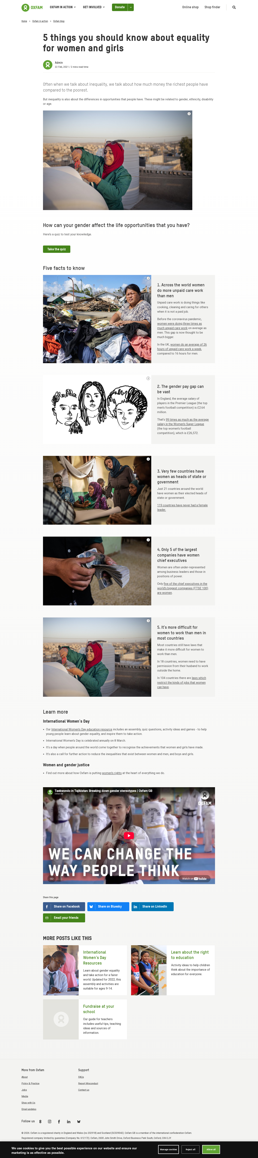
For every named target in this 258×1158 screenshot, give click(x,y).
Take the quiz (56, 249)
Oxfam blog (58, 21)
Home (24, 21)
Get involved (92, 7)
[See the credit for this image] (189, 113)
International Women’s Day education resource (81, 729)
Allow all (211, 1149)
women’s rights (112, 773)
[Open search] (232, 7)
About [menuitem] (25, 1077)
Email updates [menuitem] (29, 1109)
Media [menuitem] (25, 1096)
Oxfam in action (61, 7)
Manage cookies (168, 1149)
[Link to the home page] (32, 7)
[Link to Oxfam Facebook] (59, 1121)
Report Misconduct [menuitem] (88, 1083)
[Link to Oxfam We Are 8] (40, 1121)
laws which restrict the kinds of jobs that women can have (181, 682)
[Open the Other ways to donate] (131, 7)
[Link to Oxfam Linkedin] (69, 1121)
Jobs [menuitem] (24, 1089)
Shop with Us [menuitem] (28, 1102)
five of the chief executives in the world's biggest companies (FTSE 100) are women (182, 588)
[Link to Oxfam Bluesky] (79, 1121)
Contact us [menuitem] (83, 1089)
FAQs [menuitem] (81, 1077)
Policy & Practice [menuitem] (30, 1083)
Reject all (190, 1149)
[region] (129, 1149)
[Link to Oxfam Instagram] (49, 1121)
